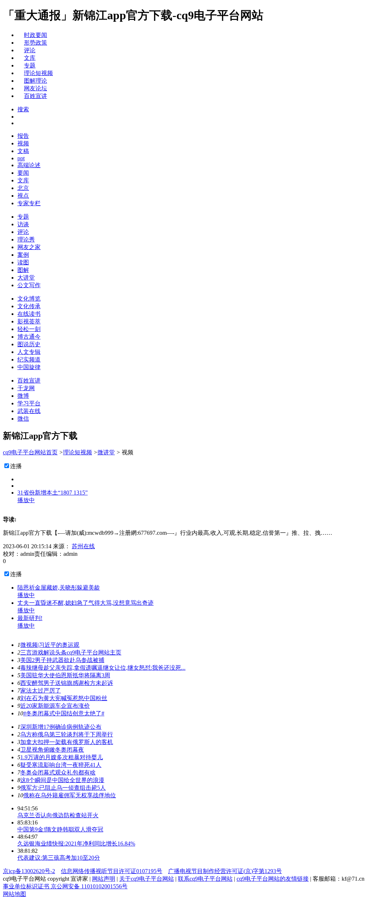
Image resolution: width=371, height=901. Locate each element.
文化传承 (29, 306)
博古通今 (29, 337)
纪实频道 (29, 359)
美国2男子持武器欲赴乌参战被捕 (62, 660)
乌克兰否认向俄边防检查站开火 (58, 815)
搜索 (23, 109)
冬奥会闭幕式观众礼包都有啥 (58, 772)
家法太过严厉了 (40, 690)
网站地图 (14, 894)
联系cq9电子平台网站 (205, 879)
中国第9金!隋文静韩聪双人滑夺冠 (60, 829)
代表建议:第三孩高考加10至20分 (58, 858)
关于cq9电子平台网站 (146, 879)
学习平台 (29, 403)
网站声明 (103, 879)
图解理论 (35, 81)
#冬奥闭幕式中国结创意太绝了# (63, 713)
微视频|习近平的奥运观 (49, 645)
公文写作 (29, 285)
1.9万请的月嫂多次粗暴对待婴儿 (61, 757)
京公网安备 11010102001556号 (89, 886)
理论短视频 (38, 73)
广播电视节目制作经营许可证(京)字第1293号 (225, 871)
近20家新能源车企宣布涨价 (55, 706)
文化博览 (29, 298)
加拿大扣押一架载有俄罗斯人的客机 (66, 742)
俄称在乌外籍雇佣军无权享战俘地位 (69, 795)
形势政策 (35, 43)
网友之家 (29, 247)
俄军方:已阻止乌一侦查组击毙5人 (63, 788)
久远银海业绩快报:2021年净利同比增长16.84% (76, 843)
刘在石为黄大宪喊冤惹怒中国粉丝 (63, 698)
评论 (30, 50)
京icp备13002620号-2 (29, 871)
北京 (23, 188)
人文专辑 (29, 352)
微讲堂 (106, 452)
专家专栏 (29, 203)
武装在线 (29, 411)
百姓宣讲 (35, 96)
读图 (23, 262)
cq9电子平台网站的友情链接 (273, 879)
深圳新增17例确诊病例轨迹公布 (60, 727)
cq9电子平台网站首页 (30, 452)
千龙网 (26, 388)
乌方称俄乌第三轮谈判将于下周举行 (66, 734)
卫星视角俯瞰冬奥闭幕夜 (52, 750)
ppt (21, 158)
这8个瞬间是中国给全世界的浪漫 (62, 780)
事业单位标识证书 (27, 886)
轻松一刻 (29, 329)
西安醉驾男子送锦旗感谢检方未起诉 (66, 683)
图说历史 (29, 344)
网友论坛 (35, 88)
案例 (23, 255)
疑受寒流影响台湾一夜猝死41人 (60, 765)
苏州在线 (83, 546)
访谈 (23, 224)
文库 (30, 58)
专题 (30, 65)
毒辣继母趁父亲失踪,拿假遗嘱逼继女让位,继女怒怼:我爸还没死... (103, 668)
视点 (23, 196)
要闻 (23, 173)
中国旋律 (29, 367)
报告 (23, 136)
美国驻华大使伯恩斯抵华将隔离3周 (65, 675)
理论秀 (26, 239)
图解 (23, 270)
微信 (23, 419)
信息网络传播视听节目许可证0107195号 (111, 871)
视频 (23, 143)
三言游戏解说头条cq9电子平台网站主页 (70, 652)
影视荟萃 (29, 321)
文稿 (23, 151)
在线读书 (29, 314)
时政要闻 (35, 35)
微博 (23, 396)
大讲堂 (26, 277)
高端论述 (29, 165)
